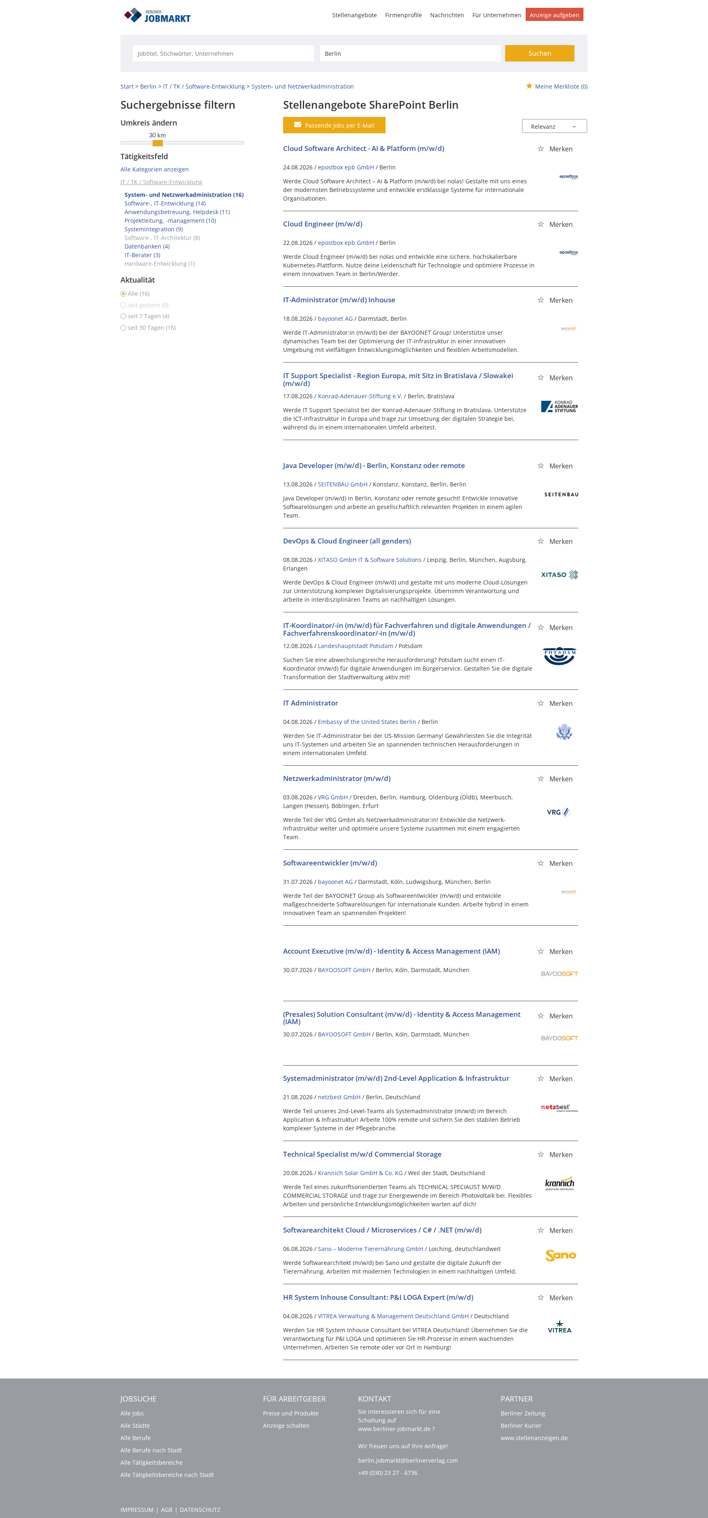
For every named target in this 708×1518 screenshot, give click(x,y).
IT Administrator (310, 703)
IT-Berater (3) (142, 255)
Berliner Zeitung (523, 1413)
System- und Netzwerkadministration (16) (184, 195)
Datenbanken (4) (147, 246)
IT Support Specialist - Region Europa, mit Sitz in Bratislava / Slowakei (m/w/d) (398, 379)
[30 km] (157, 143)
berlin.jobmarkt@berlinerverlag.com (408, 1460)
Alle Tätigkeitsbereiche (151, 1462)
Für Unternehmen (497, 15)
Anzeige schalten (286, 1425)
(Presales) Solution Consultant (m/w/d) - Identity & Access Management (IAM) (402, 1018)
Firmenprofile (403, 15)
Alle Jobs (132, 1413)
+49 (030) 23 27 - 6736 (388, 1473)
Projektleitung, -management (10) (170, 220)
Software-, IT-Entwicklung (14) (165, 203)
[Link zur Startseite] (160, 14)
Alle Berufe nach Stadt (151, 1450)
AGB (166, 1509)
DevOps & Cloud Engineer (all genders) (347, 541)
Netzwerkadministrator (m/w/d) (336, 778)
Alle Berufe (135, 1438)
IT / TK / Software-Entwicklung (161, 182)
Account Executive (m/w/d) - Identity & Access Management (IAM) (391, 951)
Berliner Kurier (521, 1425)
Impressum (137, 1509)
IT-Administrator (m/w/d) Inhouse (339, 299)
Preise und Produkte (291, 1413)
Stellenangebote (354, 15)
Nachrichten (447, 15)
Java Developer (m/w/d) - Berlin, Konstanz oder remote (374, 465)
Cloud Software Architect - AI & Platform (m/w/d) (363, 148)
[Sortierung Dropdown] (574, 126)
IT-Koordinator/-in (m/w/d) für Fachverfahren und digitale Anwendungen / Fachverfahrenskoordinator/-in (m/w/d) (407, 629)
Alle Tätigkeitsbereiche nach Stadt (167, 1475)
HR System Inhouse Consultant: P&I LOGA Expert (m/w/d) (378, 1297)
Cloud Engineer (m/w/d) (322, 223)
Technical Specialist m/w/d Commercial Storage (362, 1154)
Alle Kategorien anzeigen (154, 169)
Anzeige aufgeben (554, 15)
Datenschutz (200, 1509)
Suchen (540, 53)
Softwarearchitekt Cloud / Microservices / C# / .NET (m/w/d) (382, 1230)
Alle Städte (135, 1425)
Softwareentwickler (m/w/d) (330, 862)
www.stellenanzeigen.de (534, 1438)
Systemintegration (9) (154, 229)
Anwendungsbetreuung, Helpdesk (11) (177, 212)
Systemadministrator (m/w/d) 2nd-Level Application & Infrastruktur (396, 1078)
